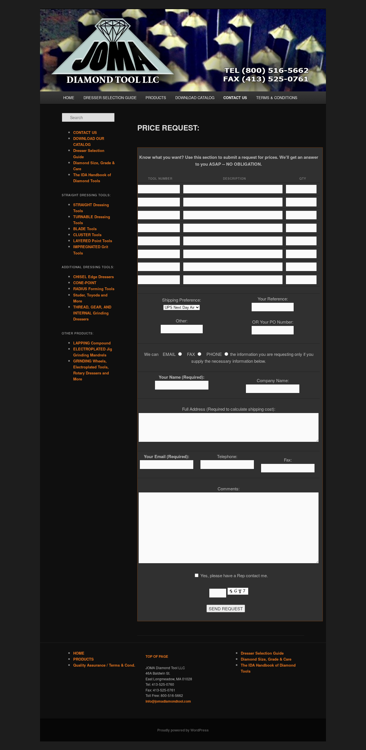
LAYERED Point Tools (92, 240)
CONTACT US (235, 97)
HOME (68, 97)
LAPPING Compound (92, 343)
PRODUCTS (156, 97)
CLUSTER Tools (87, 234)
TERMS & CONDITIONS (276, 97)
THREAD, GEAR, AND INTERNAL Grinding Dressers (92, 313)
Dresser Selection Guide (262, 653)
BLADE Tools (85, 228)
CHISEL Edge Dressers (93, 276)
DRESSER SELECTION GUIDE (110, 97)
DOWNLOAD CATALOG (194, 97)
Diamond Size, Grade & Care (266, 659)
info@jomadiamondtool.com (168, 701)
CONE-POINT (84, 282)
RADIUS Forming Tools (93, 288)
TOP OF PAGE (157, 656)
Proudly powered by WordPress (183, 730)
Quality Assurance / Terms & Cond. (104, 665)
